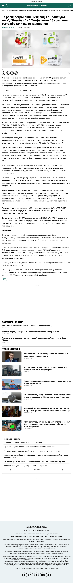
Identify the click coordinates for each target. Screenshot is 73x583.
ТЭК (4, 280)
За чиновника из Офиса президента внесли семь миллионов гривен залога (46, 355)
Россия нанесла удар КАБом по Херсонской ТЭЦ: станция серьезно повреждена (46, 368)
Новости (5, 10)
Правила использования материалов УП (25, 536)
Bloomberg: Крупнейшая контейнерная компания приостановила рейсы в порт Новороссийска (36, 456)
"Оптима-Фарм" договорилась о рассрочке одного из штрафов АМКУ (30, 332)
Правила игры (45, 10)
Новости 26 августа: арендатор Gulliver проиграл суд (26, 466)
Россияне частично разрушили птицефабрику (23, 442)
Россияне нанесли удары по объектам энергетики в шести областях (32, 451)
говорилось (10, 270)
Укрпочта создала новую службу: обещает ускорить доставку (29, 447)
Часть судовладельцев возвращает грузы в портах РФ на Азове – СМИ (47, 382)
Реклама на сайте (20, 534)
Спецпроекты (64, 10)
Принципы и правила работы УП (51, 536)
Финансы (54, 10)
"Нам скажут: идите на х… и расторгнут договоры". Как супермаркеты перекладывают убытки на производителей (47, 424)
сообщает (13, 90)
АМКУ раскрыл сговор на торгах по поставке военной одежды (27, 326)
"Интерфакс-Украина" (60, 545)
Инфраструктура (33, 10)
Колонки (22, 10)
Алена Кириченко (8, 27)
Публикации (13, 10)
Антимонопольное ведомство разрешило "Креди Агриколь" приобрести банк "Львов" (34, 339)
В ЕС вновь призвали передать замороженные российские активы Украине (34, 461)
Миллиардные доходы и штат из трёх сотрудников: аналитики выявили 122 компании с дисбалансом (47, 396)
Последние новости (12, 439)
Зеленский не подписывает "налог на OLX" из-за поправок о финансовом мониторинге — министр (47, 409)
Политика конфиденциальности (47, 534)
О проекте (31, 534)
